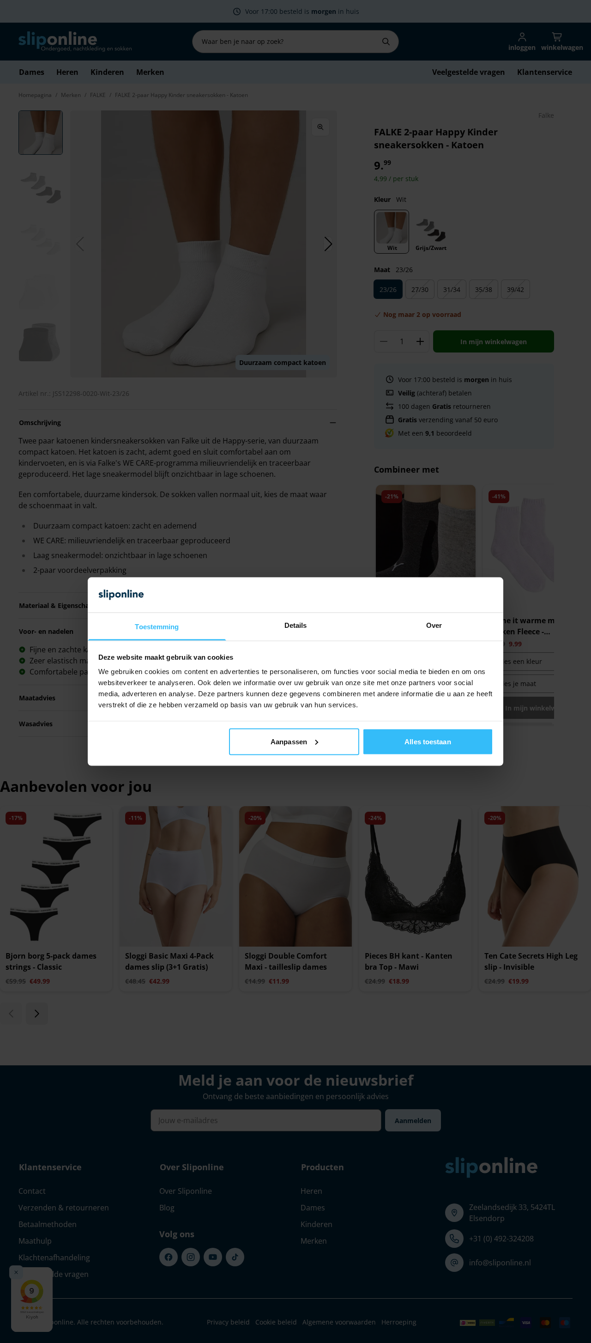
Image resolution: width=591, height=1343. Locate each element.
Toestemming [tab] (157, 627)
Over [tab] (434, 625)
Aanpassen (289, 741)
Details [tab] (295, 625)
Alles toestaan (427, 741)
